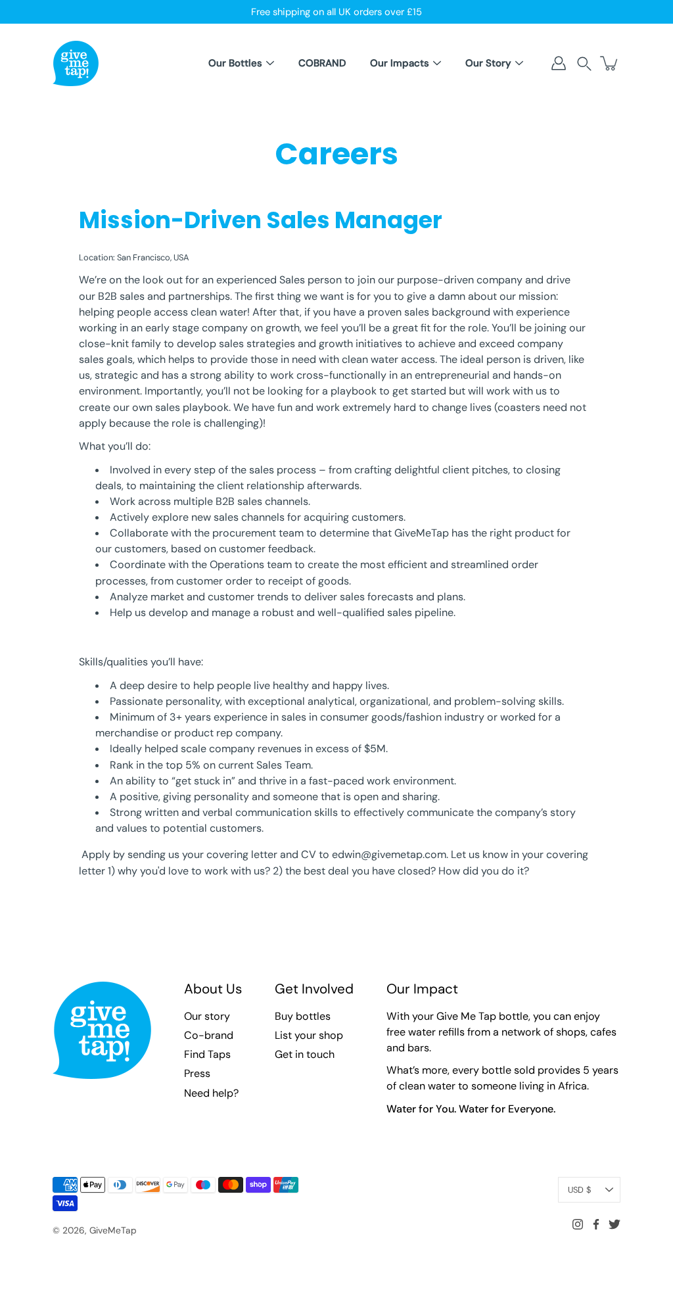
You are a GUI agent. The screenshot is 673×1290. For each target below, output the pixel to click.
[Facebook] (596, 1224)
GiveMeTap (113, 1230)
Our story (207, 1016)
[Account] (558, 63)
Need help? (211, 1093)
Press (197, 1073)
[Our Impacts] (437, 63)
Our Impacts (399, 63)
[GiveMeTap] (76, 63)
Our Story (488, 63)
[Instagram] (578, 1224)
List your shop (309, 1035)
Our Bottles (235, 63)
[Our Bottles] (270, 63)
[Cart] (609, 63)
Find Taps (207, 1054)
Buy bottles (303, 1016)
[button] (584, 63)
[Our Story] (519, 63)
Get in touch (305, 1054)
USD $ (579, 1189)
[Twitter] (614, 1224)
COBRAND (322, 63)
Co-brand (208, 1035)
